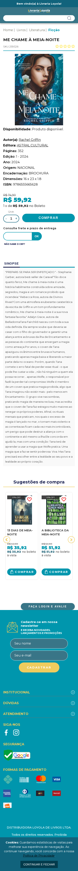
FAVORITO (29, 499)
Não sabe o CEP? (14, 244)
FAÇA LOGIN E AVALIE (48, 606)
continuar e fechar (39, 864)
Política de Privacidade (39, 855)
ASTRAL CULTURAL (32, 145)
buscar (69, 18)
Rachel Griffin (30, 140)
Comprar (24, 572)
